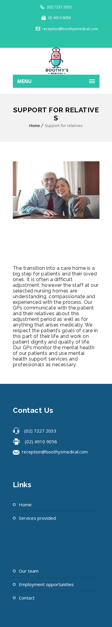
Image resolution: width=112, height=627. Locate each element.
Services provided (37, 518)
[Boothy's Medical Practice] (56, 61)
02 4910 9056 (59, 17)
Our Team (29, 571)
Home (34, 125)
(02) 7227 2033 (59, 7)
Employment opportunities (46, 584)
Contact (27, 598)
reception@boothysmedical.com (70, 28)
